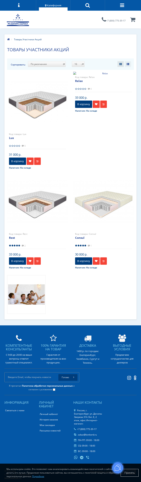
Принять (129, 472)
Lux (11, 138)
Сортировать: (18, 64)
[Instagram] (128, 377)
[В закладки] (30, 161)
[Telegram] (82, 458)
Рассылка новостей (50, 430)
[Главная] (8, 39)
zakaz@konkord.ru (87, 434)
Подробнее (38, 476)
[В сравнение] (37, 161)
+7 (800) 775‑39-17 (116, 20)
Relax (79, 81)
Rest (12, 238)
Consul (79, 238)
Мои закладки (47, 425)
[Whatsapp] (76, 457)
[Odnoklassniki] (134, 377)
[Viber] (88, 458)
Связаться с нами (14, 410)
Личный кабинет (49, 414)
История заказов (49, 419)
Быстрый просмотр (37, 99)
